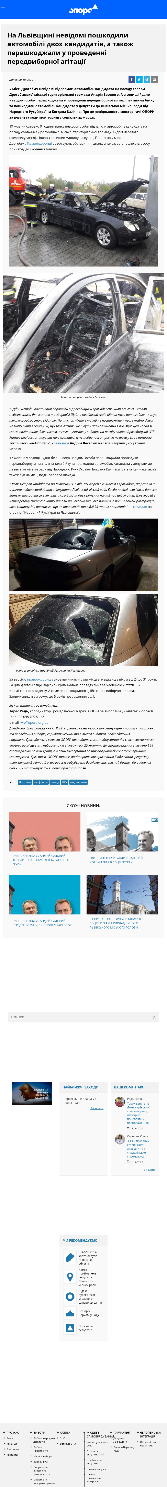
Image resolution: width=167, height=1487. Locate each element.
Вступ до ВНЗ (68, 1443)
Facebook (132, 79)
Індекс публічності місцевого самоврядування (90, 1296)
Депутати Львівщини (120, 1439)
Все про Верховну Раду (89, 1313)
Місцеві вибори (42, 1456)
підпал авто (78, 782)
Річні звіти (13, 1449)
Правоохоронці (39, 143)
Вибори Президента (40, 1448)
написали (139, 506)
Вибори (39, 1432)
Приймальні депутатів (94, 1461)
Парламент (122, 1432)
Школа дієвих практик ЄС (148, 1443)
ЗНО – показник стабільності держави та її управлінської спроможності (138, 1148)
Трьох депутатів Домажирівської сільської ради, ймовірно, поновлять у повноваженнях (138, 1113)
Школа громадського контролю (95, 1478)
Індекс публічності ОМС (98, 1443)
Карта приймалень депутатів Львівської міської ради (87, 1277)
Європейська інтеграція (150, 1434)
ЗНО (62, 1438)
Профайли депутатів (86, 1328)
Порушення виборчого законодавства (42, 1470)
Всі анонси (96, 1108)
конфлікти (41, 782)
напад (55, 782)
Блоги (10, 1438)
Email (154, 79)
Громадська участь (98, 1469)
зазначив (61, 443)
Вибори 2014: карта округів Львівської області (88, 1258)
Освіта (65, 1432)
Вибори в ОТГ (41, 1461)
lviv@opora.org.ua (34, 722)
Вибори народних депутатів (44, 1439)
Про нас (13, 1432)
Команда (12, 1443)
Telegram (147, 79)
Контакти (12, 1454)
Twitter (139, 79)
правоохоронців (40, 679)
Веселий (25, 782)
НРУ (64, 782)
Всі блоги (149, 1169)
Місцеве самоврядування (98, 1434)
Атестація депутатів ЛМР (95, 1452)
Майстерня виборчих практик (44, 1481)
